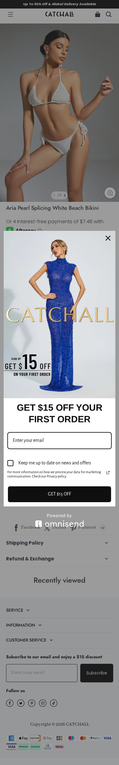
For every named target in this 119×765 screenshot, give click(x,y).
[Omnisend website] (59, 520)
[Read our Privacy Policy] (108, 472)
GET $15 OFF (59, 494)
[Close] (108, 238)
